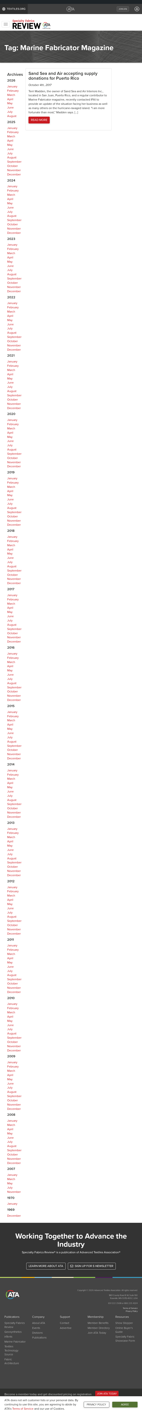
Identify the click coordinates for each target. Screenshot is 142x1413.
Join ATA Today (97, 1332)
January (12, 86)
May (10, 103)
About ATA (38, 1323)
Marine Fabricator (15, 1341)
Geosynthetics (13, 1332)
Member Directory (99, 1328)
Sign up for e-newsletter (93, 1266)
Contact (64, 1323)
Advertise (66, 1328)
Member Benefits (98, 1323)
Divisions (37, 1332)
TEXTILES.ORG (16, 9)
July (10, 112)
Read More (39, 120)
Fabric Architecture (11, 1361)
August (11, 116)
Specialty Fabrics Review (14, 1325)
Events (36, 1328)
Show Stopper (124, 1323)
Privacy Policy (96, 1404)
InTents (8, 1336)
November (14, 170)
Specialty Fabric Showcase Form (125, 1338)
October (12, 166)
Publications (39, 1337)
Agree (125, 1404)
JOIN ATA (123, 9)
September (14, 162)
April (10, 99)
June (10, 107)
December (14, 174)
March (11, 95)
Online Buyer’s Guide (124, 1330)
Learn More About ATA (46, 1266)
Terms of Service (22, 1409)
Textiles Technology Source (11, 1350)
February (13, 91)
